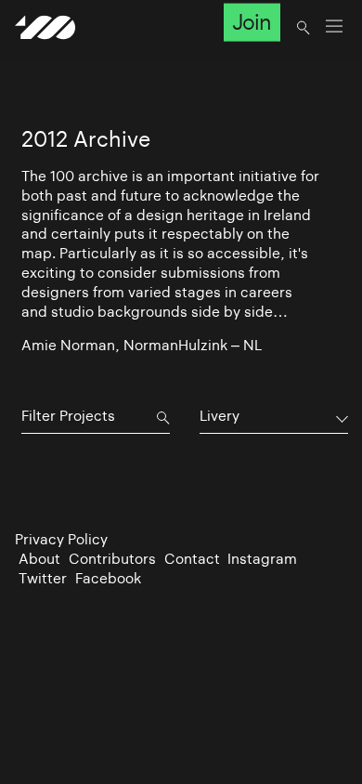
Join (251, 22)
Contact (192, 559)
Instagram (262, 559)
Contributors (112, 559)
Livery (219, 416)
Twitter (43, 578)
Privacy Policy (61, 539)
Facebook (108, 578)
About (39, 559)
